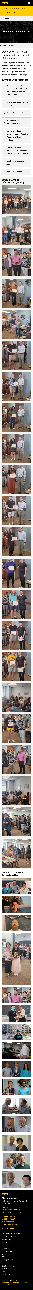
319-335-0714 (9, 1216)
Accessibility (6, 1285)
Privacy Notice (5, 1282)
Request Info (6, 1242)
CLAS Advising (7, 1248)
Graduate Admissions (9, 1236)
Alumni (4, 1269)
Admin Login (9, 1228)
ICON (4, 1257)
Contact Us (6, 1274)
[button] (29, 3)
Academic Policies (8, 1251)
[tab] (16, 90)
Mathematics (9, 12)
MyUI (4, 1254)
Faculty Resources (8, 1260)
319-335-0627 (9, 1219)
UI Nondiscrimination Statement (19, 1282)
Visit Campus (6, 1239)
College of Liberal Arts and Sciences (13, 8)
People (4, 1272)
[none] (16, 90)
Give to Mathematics (9, 1266)
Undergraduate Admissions (11, 1234)
